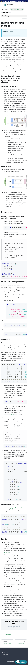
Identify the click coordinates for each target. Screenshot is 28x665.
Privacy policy (5, 655)
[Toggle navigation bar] (2, 5)
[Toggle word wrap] (22, 227)
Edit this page (7, 634)
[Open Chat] (21, 662)
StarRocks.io (4, 652)
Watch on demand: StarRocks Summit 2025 (13, 1)
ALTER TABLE (7, 552)
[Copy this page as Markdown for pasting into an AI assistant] (23, 19)
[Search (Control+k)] (25, 4)
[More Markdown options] (26, 19)
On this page (5, 16)
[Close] (27, 1)
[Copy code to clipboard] (25, 227)
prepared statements (16, 508)
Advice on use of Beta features (11, 35)
